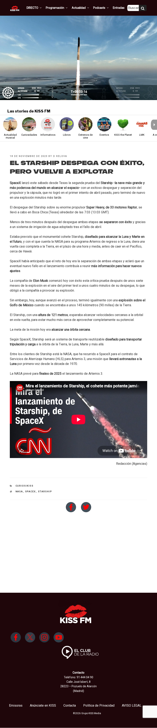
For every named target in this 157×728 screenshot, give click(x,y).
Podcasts (99, 7)
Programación (55, 7)
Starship (45, 491)
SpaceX (30, 491)
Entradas (118, 7)
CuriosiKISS (25, 486)
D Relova (60, 156)
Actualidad (79, 7)
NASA (19, 491)
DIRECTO (32, 7)
